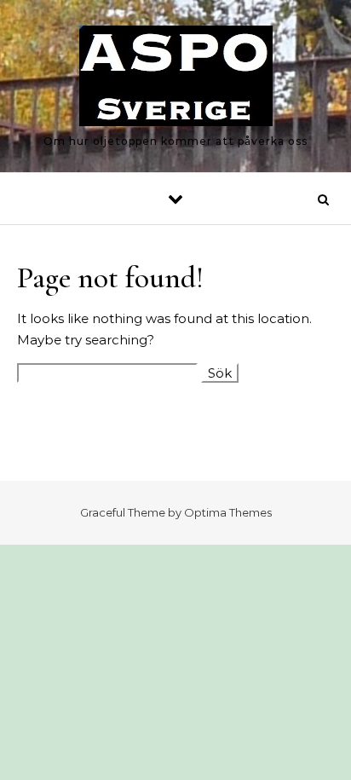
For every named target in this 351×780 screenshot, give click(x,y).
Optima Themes (228, 512)
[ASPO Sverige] (176, 79)
